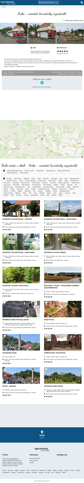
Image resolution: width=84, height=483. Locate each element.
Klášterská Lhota (8, 187)
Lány (28, 187)
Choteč (62, 184)
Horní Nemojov (26, 184)
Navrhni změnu (36, 87)
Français (60, 470)
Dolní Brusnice (74, 180)
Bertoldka (26, 178)
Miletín (68, 187)
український (34, 470)
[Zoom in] (82, 122)
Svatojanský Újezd (64, 191)
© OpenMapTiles (65, 157)
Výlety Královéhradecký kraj (14, 170)
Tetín (30, 193)
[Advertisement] (42, 103)
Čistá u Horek (52, 180)
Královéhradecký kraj (56, 72)
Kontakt (32, 462)
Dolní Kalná (16, 182)
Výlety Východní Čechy (64, 170)
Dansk (72, 470)
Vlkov (12, 195)
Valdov (61, 193)
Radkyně (71, 189)
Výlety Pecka (40, 170)
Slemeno (6, 191)
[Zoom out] (82, 124)
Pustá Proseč (63, 189)
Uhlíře (55, 193)
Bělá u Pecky (17, 178)
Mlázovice (75, 187)
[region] (42, 139)
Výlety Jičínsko (24, 172)
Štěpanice (18, 193)
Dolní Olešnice (36, 182)
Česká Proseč (42, 180)
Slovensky (10, 470)
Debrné (60, 180)
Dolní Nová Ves (25, 182)
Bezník (33, 178)
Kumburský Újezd (20, 187)
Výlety (4, 72)
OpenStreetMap (77, 157)
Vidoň (74, 193)
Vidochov (67, 193)
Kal (76, 184)
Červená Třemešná (30, 180)
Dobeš (66, 180)
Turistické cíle (11, 72)
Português (34, 472)
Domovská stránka (35, 458)
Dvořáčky (45, 182)
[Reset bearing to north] (82, 127)
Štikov (24, 193)
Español (66, 470)
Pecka (72, 72)
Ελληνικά (27, 472)
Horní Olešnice (47, 184)
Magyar (49, 470)
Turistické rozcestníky (9, 74)
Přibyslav (54, 189)
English (17, 470)
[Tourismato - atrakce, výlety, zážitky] (8, 3)
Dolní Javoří (7, 182)
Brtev (66, 178)
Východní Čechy (62, 74)
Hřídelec (56, 184)
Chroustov (70, 184)
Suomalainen (5, 472)
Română (41, 472)
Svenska (77, 470)
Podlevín (33, 189)
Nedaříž (12, 189)
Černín (21, 180)
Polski (28, 470)
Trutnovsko (31, 293)
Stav (34, 191)
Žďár (48, 195)
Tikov (35, 193)
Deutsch (22, 470)
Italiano (55, 470)
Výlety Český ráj (50, 170)
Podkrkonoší (71, 74)
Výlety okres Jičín (29, 170)
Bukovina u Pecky (12, 180)
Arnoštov (9, 178)
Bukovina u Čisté (74, 178)
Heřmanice (53, 182)
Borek (39, 178)
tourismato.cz (14, 458)
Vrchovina (19, 195)
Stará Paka (28, 191)
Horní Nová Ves (36, 184)
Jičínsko (78, 74)
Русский (47, 472)
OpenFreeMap (58, 157)
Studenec (40, 191)
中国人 (64, 472)
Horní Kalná (16, 184)
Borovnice (46, 178)
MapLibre (53, 157)
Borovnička (54, 178)
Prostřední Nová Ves (44, 189)
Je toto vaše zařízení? (46, 87)
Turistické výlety (29, 72)
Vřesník (26, 195)
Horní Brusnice (76, 182)
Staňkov (20, 191)
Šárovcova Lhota (8, 193)
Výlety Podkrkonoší (12, 172)
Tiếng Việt (58, 472)
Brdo (61, 178)
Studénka (48, 191)
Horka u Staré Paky (63, 182)
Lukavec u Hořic (60, 187)
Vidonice (6, 195)
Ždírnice (54, 195)
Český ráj (78, 72)
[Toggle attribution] (82, 157)
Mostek (6, 189)
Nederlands (42, 470)
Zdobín (42, 195)
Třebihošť (41, 193)
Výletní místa (20, 72)
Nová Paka (20, 189)
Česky (4, 470)
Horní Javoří (7, 184)
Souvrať (13, 191)
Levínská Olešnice (48, 187)
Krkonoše (7, 360)
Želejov (60, 195)
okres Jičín (67, 72)
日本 (52, 472)
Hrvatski (13, 472)
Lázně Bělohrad (36, 187)
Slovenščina (20, 472)
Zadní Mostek (34, 195)
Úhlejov (49, 193)
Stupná (55, 191)
